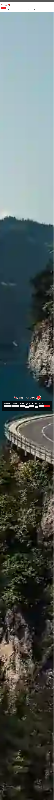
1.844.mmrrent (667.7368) (7, 1)
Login (51, 1)
